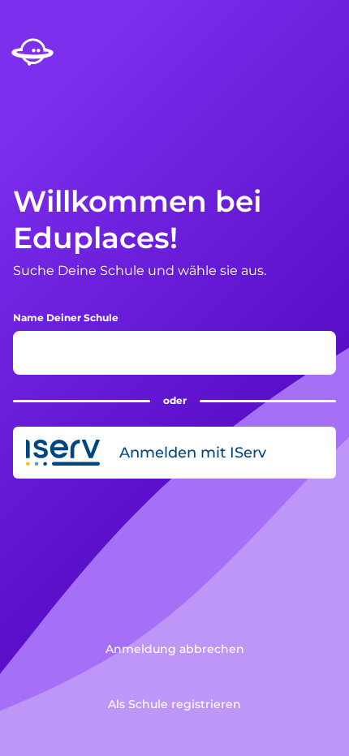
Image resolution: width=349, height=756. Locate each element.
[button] (174, 453)
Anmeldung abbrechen (175, 649)
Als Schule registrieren (174, 704)
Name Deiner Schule (65, 317)
